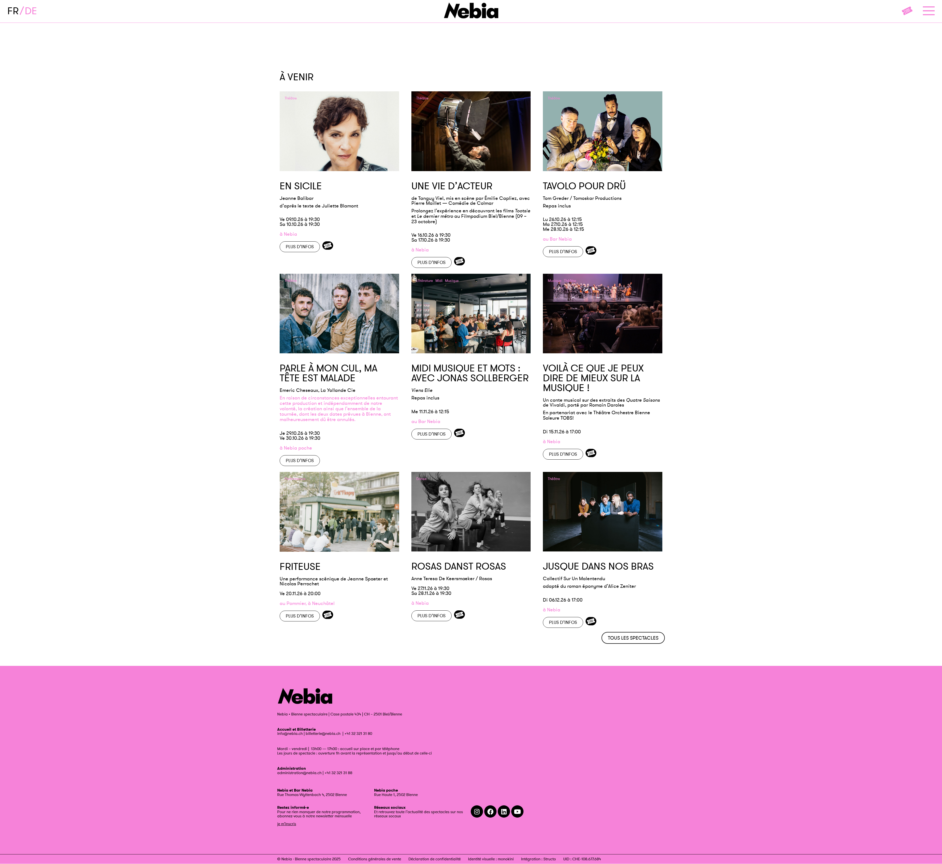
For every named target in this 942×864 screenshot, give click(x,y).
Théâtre (291, 98)
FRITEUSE (300, 566)
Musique (452, 281)
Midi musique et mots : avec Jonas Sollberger (470, 373)
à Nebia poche (296, 448)
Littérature (424, 281)
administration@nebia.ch (299, 772)
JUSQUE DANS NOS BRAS (598, 566)
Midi (439, 281)
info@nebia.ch (290, 733)
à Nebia (288, 234)
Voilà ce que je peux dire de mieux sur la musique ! (593, 378)
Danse (421, 479)
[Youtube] (517, 811)
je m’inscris (286, 823)
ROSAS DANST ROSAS (458, 566)
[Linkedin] (504, 811)
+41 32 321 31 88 (338, 772)
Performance (295, 479)
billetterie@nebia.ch (323, 733)
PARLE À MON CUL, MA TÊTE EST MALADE (328, 373)
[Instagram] (477, 811)
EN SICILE (301, 186)
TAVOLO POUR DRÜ (584, 186)
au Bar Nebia (557, 239)
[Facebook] (490, 811)
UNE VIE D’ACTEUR (451, 186)
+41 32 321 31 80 (358, 733)
